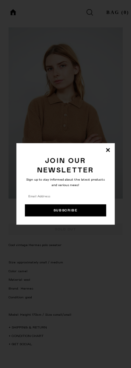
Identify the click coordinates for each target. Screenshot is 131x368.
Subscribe (66, 210)
